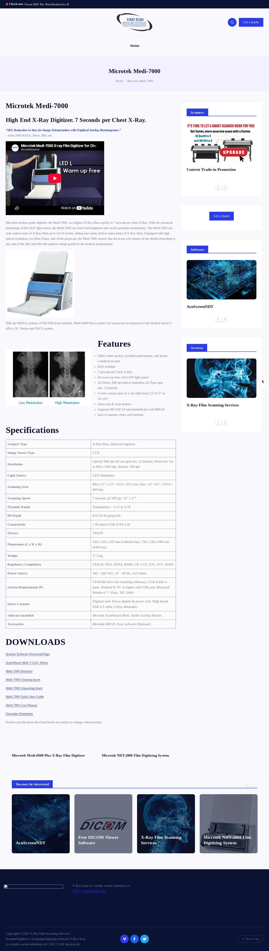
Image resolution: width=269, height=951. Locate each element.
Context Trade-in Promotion (211, 169)
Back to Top (252, 938)
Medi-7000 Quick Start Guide (25, 696)
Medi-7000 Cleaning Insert (23, 679)
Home (134, 45)
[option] (221, 149)
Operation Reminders (19, 713)
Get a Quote (251, 22)
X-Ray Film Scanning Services (213, 405)
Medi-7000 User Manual (21, 705)
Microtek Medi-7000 (140, 81)
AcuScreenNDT (200, 306)
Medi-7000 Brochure (19, 671)
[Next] (225, 187)
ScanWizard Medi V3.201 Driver (27, 662)
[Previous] (218, 187)
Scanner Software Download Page (28, 654)
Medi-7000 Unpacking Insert (24, 688)
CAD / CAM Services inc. (89, 891)
